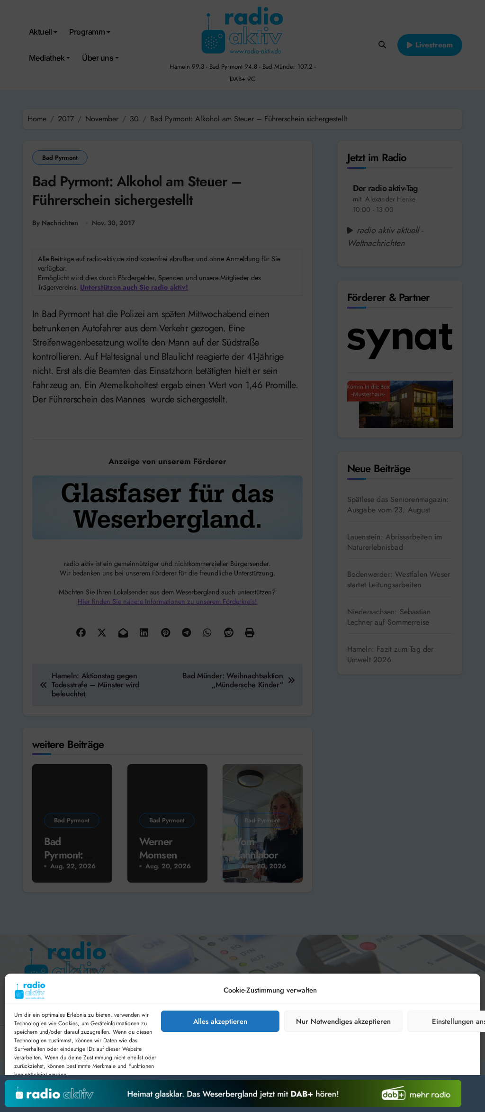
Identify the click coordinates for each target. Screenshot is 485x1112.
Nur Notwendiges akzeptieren (343, 1021)
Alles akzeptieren (220, 1021)
